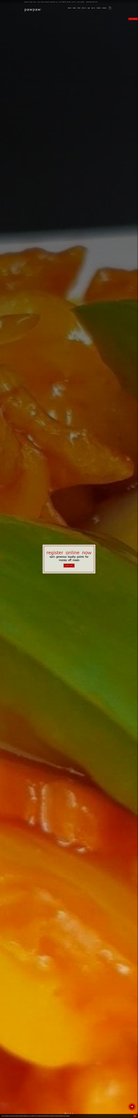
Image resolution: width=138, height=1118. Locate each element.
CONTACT (104, 8)
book (79, 8)
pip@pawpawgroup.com (91, 2)
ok (134, 1116)
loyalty (99, 8)
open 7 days (69, 565)
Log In (93, 8)
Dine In (84, 8)
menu (74, 8)
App (89, 8)
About (69, 8)
